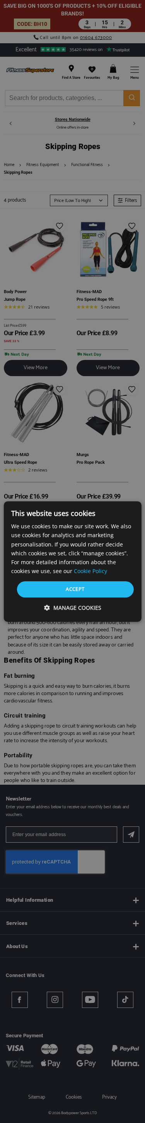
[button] (72, 607)
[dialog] (72, 561)
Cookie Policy (90, 571)
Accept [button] (75, 588)
